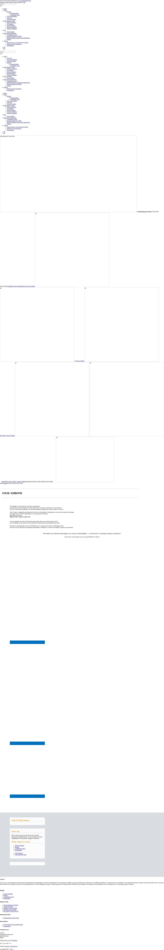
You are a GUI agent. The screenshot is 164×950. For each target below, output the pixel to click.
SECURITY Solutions (7, 436)
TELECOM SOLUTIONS (10, 905)
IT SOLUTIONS (8, 906)
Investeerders (18, 850)
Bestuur (17, 847)
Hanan (5, 483)
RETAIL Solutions (28, 286)
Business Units (7, 482)
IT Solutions (80, 361)
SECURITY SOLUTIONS (10, 911)
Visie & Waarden (19, 845)
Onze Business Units (20, 854)
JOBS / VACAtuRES (19, 482)
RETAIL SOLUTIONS (9, 909)
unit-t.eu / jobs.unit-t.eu (11, 946)
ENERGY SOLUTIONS (15, 286)
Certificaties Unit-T (20, 848)
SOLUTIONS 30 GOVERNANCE (13, 924)
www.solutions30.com (25, 0)
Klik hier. (14, 940)
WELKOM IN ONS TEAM (11, 918)
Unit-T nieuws (19, 853)
